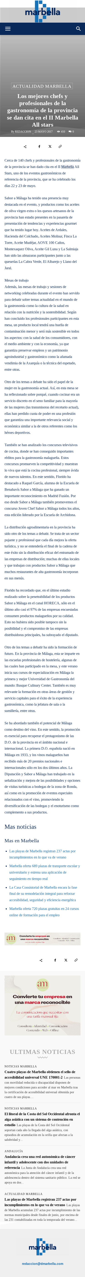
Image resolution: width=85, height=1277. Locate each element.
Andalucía (14, 1151)
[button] (7, 29)
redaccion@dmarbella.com (42, 1263)
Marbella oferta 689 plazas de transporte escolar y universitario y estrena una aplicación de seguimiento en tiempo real (44, 872)
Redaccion (23, 131)
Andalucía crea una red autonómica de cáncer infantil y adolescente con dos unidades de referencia (40, 1162)
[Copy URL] (60, 146)
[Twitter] (49, 146)
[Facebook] (39, 146)
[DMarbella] (42, 11)
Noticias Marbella (21, 1066)
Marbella (67, 167)
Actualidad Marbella (41, 86)
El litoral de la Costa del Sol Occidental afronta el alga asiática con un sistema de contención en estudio (42, 1119)
